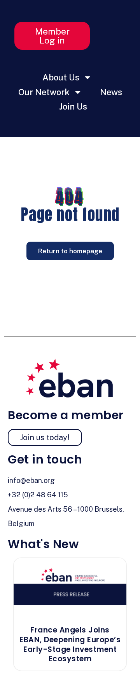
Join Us (73, 106)
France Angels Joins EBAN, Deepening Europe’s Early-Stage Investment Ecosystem (70, 644)
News (111, 92)
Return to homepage (70, 251)
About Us (60, 77)
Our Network (44, 92)
